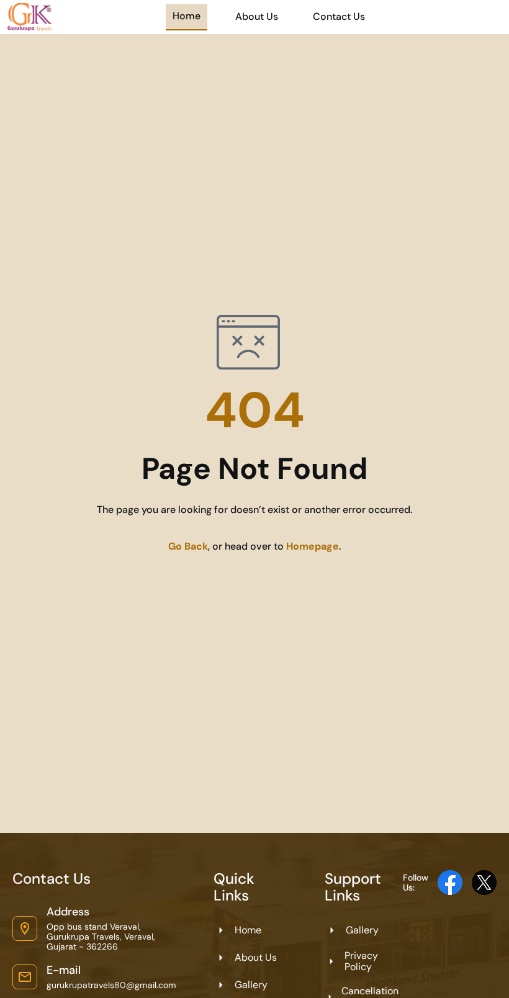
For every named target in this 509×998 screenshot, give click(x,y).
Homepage (312, 546)
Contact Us (339, 16)
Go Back (188, 546)
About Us (256, 16)
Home (186, 15)
